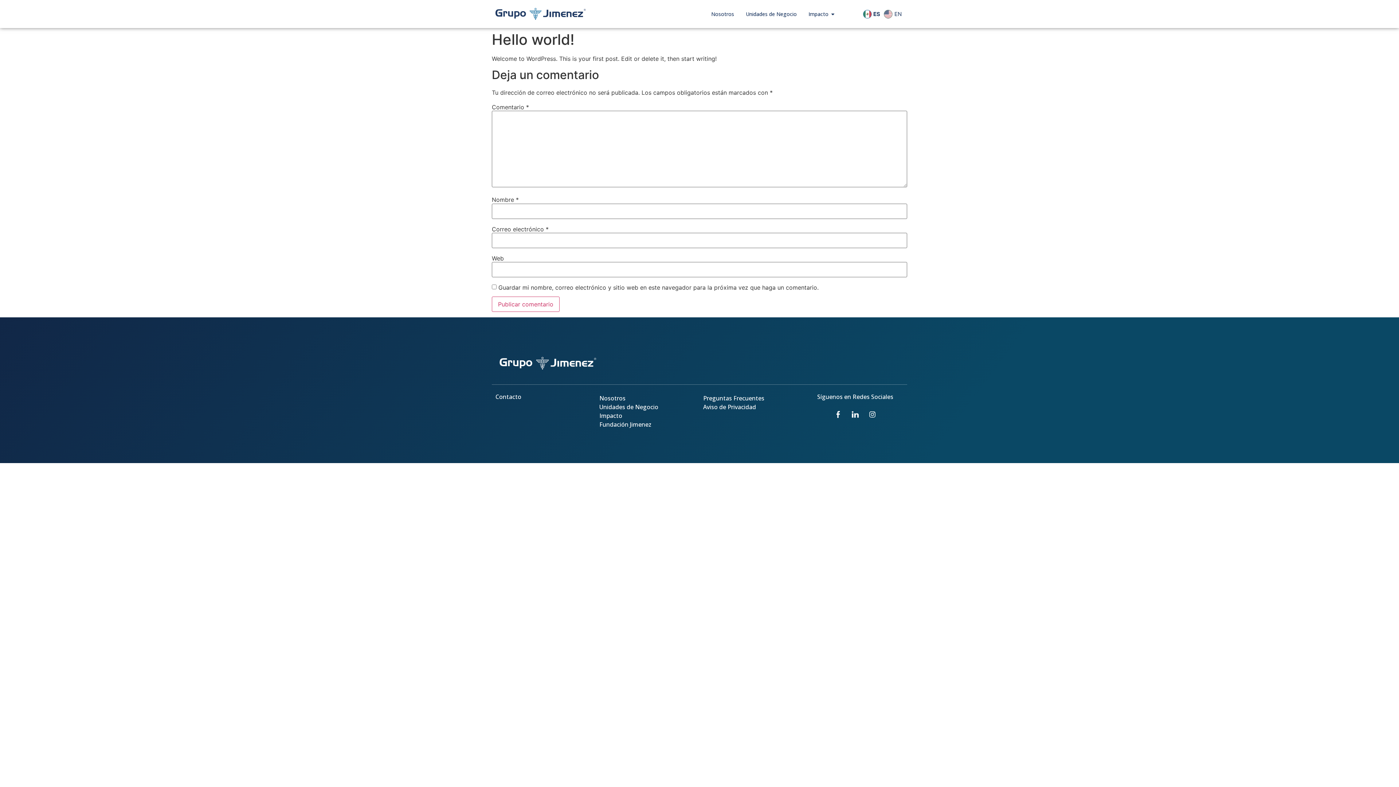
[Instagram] (872, 414)
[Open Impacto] (832, 14)
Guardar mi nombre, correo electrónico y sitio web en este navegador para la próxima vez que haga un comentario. (658, 287)
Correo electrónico (520, 229)
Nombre (505, 200)
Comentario (510, 107)
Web (498, 258)
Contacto (508, 397)
